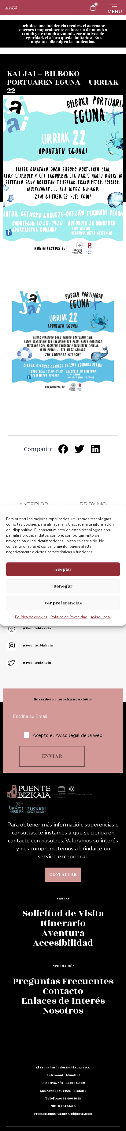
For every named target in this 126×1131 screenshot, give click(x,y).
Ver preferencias (63, 603)
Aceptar (63, 569)
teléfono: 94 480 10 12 (63, 1098)
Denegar (63, 586)
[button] (63, 449)
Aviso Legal (101, 617)
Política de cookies (31, 617)
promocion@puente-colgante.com (63, 1113)
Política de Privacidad (68, 617)
